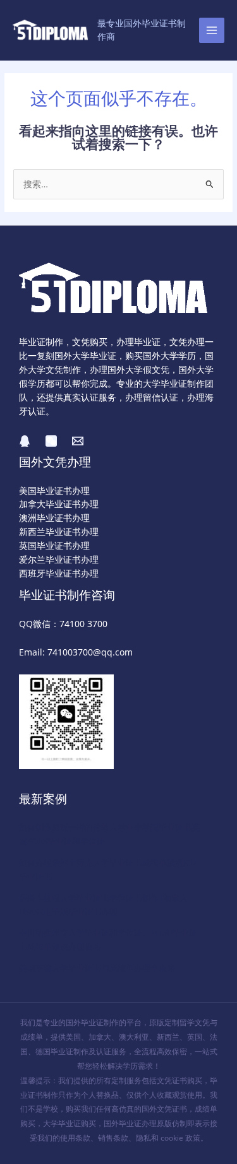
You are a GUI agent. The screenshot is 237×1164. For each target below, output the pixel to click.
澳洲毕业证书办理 (54, 518)
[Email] (77, 441)
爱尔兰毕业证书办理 (59, 559)
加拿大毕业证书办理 (59, 504)
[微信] (51, 441)
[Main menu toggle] (212, 31)
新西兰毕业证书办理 (59, 532)
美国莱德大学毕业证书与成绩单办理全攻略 (97, 967)
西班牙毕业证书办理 (59, 573)
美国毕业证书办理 (54, 491)
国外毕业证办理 (130, 1123)
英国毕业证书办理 (54, 545)
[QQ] (24, 441)
